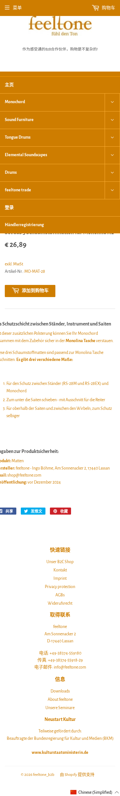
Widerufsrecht (60, 603)
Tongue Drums (17, 137)
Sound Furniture (19, 120)
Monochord (15, 102)
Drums (11, 172)
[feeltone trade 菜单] (112, 190)
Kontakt (60, 570)
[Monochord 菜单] (112, 102)
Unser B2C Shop (60, 562)
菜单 (17, 8)
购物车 (108, 8)
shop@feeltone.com (24, 475)
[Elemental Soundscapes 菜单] (112, 155)
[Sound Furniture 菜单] (112, 120)
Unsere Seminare (60, 708)
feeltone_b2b (43, 775)
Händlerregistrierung (24, 225)
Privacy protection (60, 587)
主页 (9, 85)
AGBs (60, 595)
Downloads (60, 691)
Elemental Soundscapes (26, 155)
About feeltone (60, 699)
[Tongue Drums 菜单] (112, 137)
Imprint (60, 578)
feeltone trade (18, 190)
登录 (9, 207)
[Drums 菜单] (112, 172)
